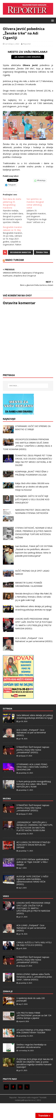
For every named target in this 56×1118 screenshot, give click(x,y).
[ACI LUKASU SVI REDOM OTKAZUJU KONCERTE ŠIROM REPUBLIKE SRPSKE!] (8, 848)
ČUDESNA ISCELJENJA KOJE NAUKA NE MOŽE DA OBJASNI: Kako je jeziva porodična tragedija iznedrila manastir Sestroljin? (35, 1063)
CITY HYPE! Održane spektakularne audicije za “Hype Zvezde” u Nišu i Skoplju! (33, 862)
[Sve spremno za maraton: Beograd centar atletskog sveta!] (38, 211)
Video (6, 896)
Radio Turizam (14, 260)
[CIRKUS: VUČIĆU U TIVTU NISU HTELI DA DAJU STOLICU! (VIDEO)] (8, 948)
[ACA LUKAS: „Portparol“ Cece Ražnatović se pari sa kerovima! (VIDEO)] (8, 735)
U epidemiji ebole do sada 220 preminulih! (31, 999)
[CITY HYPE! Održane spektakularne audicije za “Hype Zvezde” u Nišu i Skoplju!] (8, 865)
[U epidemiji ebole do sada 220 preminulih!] (8, 1004)
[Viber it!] (26, 180)
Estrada (7, 708)
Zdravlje (8, 991)
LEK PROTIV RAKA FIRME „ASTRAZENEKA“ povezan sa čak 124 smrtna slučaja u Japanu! (34, 1015)
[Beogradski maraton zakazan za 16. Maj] (15, 236)
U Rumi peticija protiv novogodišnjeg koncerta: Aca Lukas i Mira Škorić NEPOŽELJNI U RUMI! (34, 784)
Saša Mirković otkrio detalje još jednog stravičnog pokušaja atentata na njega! (35, 716)
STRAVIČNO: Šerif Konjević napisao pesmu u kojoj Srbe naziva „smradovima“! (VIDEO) (33, 750)
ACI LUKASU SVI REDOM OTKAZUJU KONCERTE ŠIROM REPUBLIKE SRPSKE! (33, 845)
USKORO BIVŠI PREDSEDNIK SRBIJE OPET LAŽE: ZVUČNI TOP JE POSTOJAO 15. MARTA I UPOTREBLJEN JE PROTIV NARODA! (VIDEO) (33, 908)
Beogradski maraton (20, 252)
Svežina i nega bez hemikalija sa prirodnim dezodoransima (31, 1046)
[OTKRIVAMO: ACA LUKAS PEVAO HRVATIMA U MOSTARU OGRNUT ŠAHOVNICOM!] (8, 770)
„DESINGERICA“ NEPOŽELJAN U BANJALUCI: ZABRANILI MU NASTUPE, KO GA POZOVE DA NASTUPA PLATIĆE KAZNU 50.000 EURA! (35, 826)
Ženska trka (42, 252)
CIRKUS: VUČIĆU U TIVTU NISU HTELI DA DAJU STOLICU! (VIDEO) (34, 943)
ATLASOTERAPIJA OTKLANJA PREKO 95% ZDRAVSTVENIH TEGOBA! (34, 1031)
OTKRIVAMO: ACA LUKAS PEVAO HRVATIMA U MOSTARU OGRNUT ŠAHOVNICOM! (32, 767)
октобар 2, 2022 (12, 44)
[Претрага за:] (28, 385)
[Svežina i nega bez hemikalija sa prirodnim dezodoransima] (8, 1050)
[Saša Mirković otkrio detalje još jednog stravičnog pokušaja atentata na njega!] (8, 721)
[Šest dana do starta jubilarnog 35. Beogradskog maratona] (15, 211)
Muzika (7, 798)
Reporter (27, 44)
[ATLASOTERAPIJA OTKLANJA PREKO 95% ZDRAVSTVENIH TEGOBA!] (8, 1035)
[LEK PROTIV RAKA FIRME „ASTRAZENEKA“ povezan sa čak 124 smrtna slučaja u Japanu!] (8, 1018)
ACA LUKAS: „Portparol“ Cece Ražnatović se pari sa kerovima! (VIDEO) (31, 732)
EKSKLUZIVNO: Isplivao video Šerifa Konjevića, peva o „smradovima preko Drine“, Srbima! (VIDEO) (34, 977)
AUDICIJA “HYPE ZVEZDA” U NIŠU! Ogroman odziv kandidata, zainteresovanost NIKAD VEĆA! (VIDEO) (32, 880)
